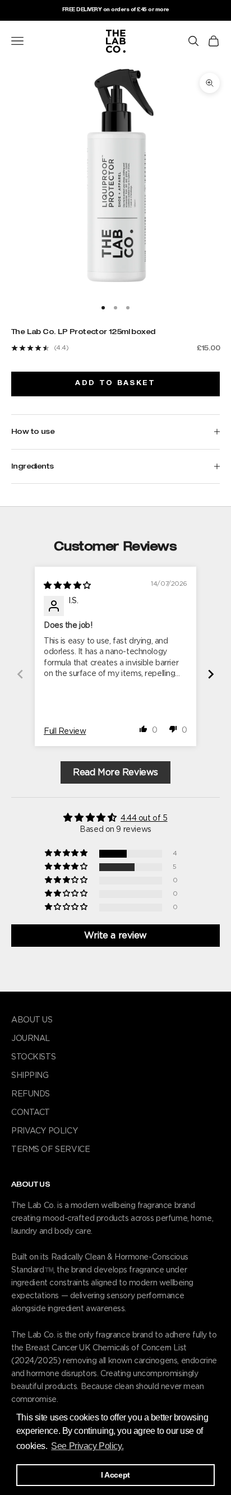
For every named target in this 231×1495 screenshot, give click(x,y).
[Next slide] (211, 674)
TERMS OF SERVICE (50, 1150)
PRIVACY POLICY (44, 1131)
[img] (67, 586)
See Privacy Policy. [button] (87, 1446)
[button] (144, 728)
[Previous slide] (20, 674)
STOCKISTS (33, 1057)
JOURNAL (30, 1039)
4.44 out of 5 (144, 818)
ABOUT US (32, 1020)
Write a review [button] (115, 935)
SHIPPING (30, 1076)
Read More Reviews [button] (115, 772)
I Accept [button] (115, 1474)
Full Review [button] (65, 731)
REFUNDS (30, 1094)
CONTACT (30, 1113)
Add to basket (115, 383)
